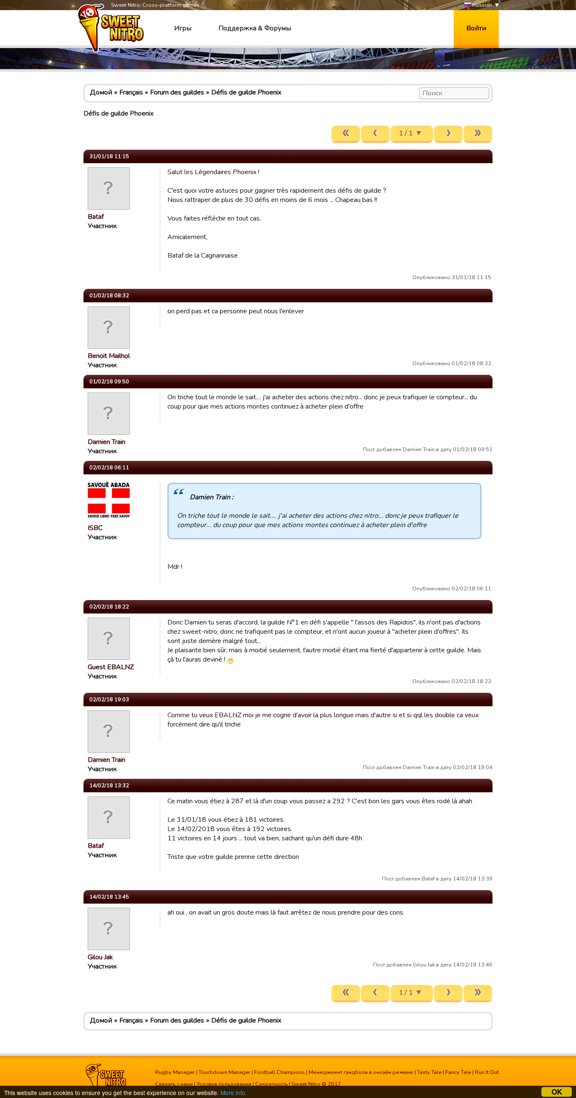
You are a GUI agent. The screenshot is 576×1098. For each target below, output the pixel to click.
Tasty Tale (429, 1072)
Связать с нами (174, 1084)
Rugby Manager (175, 1072)
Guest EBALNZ (111, 667)
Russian (481, 5)
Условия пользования (223, 1084)
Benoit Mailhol (109, 356)
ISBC (95, 528)
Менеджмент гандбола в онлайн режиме (361, 1072)
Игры (182, 28)
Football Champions (279, 1072)
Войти (476, 28)
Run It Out (487, 1072)
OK (557, 1092)
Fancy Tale (458, 1072)
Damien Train (106, 442)
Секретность (271, 1084)
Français (131, 92)
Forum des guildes (177, 92)
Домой (101, 92)
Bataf (96, 216)
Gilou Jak (100, 957)
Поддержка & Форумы (254, 28)
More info (233, 1092)
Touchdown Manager (224, 1072)
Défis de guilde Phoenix (246, 92)
